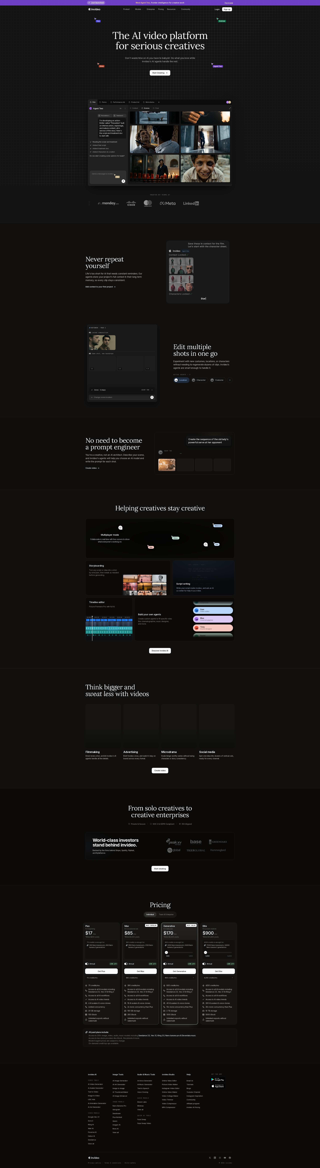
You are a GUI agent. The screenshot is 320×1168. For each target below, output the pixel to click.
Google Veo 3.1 (93, 1117)
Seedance (92, 1140)
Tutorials (190, 1084)
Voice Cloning (142, 1092)
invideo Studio (168, 1074)
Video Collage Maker (170, 1096)
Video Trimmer (167, 1100)
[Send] (123, 181)
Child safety (130, 1163)
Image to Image (118, 1088)
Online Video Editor (169, 1081)
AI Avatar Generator (95, 1088)
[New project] (159, 102)
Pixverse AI (92, 1132)
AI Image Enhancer (120, 1096)
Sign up (227, 9)
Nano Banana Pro (119, 1106)
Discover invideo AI (160, 651)
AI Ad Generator (94, 1107)
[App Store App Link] (221, 1086)
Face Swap (141, 1119)
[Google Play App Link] (221, 1079)
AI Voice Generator (144, 1081)
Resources (171, 9)
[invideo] (93, 1157)
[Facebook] (230, 1158)
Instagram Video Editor (171, 1088)
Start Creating (158, 73)
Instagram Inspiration (195, 1096)
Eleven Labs (142, 1102)
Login (217, 9)
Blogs (189, 1088)
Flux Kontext (117, 1117)
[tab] (92, 102)
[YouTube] (225, 1158)
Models (138, 9)
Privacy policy (94, 1163)
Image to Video (94, 1096)
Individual (150, 914)
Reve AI (115, 1129)
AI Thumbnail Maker (120, 1092)
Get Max (140, 971)
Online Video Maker (169, 1092)
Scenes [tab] (147, 108)
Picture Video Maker (170, 1084)
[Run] (152, 397)
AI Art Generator (119, 1084)
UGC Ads (91, 1099)
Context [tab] (135, 108)
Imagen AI (116, 1125)
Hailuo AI (91, 1136)
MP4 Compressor (168, 1107)
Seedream (116, 1113)
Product (126, 9)
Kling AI (91, 1125)
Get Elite (218, 971)
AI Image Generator (120, 1081)
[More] (125, 108)
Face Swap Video (144, 1123)
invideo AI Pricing (193, 1107)
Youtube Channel (193, 1092)
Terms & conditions (112, 1163)
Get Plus (101, 971)
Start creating (160, 869)
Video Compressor (169, 1104)
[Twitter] (210, 1158)
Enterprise (151, 9)
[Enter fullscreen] (230, 108)
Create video (160, 770)
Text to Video (93, 1092)
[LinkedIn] (215, 1158)
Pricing (161, 9)
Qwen (115, 1121)
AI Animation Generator (97, 1103)
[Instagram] (220, 1158)
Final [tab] (157, 108)
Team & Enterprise (166, 914)
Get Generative (179, 971)
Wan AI (91, 1128)
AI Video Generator (95, 1084)
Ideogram (116, 1110)
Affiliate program (193, 1104)
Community (185, 9)
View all (91, 1144)
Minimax (140, 1106)
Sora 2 (90, 1121)
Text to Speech (143, 1088)
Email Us (190, 1081)
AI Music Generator (144, 1084)
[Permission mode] (120, 108)
